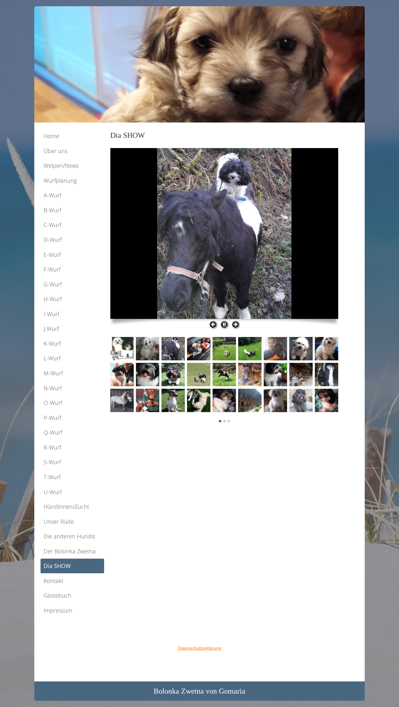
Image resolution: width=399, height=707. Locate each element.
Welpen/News (61, 165)
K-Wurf (52, 343)
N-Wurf (53, 388)
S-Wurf (52, 462)
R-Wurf (52, 447)
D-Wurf (53, 239)
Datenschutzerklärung (199, 648)
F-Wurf (52, 269)
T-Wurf (52, 477)
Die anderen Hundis (69, 536)
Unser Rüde (59, 521)
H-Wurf (53, 299)
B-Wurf (52, 210)
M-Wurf (53, 373)
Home (51, 136)
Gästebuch (57, 595)
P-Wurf (52, 417)
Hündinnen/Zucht (66, 506)
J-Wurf (51, 328)
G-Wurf (53, 284)
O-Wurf (53, 402)
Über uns (55, 151)
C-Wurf (52, 224)
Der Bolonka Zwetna (70, 551)
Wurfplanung (60, 180)
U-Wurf (53, 492)
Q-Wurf (53, 432)
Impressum (58, 610)
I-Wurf (51, 314)
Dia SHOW (57, 566)
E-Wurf (52, 254)
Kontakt (53, 580)
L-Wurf (52, 358)
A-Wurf (52, 195)
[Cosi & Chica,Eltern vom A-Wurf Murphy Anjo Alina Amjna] (224, 233)
